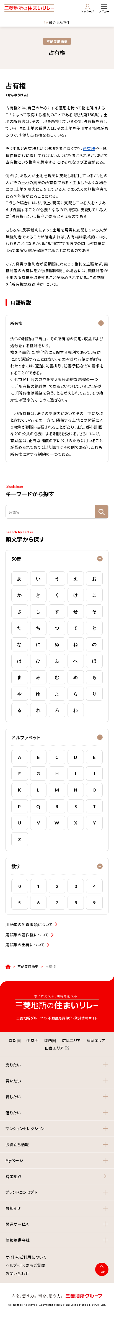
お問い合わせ (17, 1273)
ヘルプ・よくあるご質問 (25, 1265)
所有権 (89, 148)
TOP (101, 1271)
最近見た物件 (59, 22)
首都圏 (15, 1040)
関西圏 (50, 1040)
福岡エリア (95, 1040)
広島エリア (71, 1040)
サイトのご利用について (26, 1257)
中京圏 (32, 1040)
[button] (57, 559)
